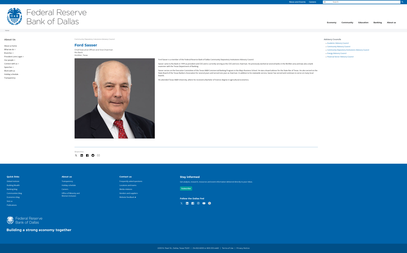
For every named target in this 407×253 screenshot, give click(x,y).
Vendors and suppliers (128, 193)
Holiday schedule (11, 74)
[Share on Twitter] (76, 155)
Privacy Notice (242, 248)
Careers (312, 2)
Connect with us (10, 63)
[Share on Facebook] (87, 155)
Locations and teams (127, 185)
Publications (12, 205)
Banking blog (12, 189)
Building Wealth (13, 185)
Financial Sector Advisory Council (340, 57)
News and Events (297, 2)
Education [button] (363, 23)
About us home (10, 46)
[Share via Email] (98, 155)
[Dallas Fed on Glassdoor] (209, 203)
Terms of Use (227, 248)
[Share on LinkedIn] (81, 155)
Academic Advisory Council (338, 43)
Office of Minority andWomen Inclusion (71, 194)
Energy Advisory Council (336, 53)
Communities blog (14, 193)
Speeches (8, 67)
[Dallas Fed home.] (41, 224)
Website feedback (126, 197)
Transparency (9, 78)
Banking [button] (378, 23)
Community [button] (347, 23)
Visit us (10, 201)
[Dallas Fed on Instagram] (198, 203)
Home (7, 30)
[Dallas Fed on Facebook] (192, 203)
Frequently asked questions (130, 181)
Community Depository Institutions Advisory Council (348, 50)
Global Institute (13, 181)
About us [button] (391, 23)
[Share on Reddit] (92, 155)
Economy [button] (331, 23)
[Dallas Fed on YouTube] (203, 203)
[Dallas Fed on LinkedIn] (187, 203)
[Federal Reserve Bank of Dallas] (47, 16)
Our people (9, 60)
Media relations (125, 189)
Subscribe (186, 188)
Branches (8, 53)
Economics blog (13, 197)
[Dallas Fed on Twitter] (181, 203)
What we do (9, 49)
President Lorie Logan (13, 56)
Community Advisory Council (338, 46)
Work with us (9, 71)
